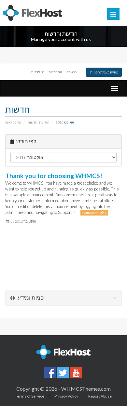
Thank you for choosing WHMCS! (53, 175)
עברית (36, 72)
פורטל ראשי (13, 122)
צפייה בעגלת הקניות (104, 72)
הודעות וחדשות (38, 122)
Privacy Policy (66, 396)
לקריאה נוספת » (94, 213)
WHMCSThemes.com (86, 389)
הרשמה (71, 72)
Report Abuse (100, 396)
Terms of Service (29, 396)
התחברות (55, 72)
